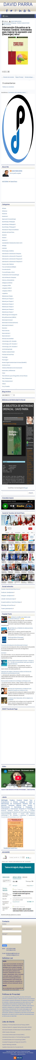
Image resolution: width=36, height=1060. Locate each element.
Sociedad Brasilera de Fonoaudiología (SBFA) (14, 1039)
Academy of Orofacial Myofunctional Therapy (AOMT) (15, 1024)
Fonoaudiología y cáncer (8, 272)
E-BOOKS (4, 248)
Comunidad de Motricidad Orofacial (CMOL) (13, 1034)
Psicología (4, 357)
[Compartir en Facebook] (9, 72)
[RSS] (29, 10)
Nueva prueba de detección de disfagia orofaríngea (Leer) (16, 681)
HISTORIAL (5, 181)
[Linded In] (20, 10)
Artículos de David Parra (8, 232)
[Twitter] (11, 10)
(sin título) (3, 653)
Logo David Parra (21, 1054)
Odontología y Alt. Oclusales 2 (9, 344)
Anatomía (4, 213)
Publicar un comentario (8, 87)
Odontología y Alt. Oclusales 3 (9, 346)
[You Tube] (25, 10)
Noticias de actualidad (7, 338)
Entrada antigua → (29, 77)
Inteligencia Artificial (7, 282)
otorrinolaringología (7, 349)
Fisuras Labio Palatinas (8, 264)
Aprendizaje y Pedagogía (10, 23)
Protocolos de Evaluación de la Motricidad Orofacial (14, 645)
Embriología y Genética (8, 251)
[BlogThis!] (5, 72)
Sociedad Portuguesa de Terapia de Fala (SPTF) (14, 1042)
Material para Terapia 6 (7, 309)
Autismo (4, 237)
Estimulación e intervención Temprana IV (12, 261)
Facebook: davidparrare (7, 592)
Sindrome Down (6, 365)
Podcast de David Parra (8, 354)
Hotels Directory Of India (23, 1052)
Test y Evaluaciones (7, 378)
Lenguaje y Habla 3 (7, 290)
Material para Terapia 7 (7, 312)
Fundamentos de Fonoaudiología (10, 274)
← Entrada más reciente (8, 77)
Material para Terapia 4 (7, 304)
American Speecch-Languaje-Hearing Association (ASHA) (17, 1027)
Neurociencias (5, 330)
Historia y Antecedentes (8, 280)
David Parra (18, 4)
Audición (4, 235)
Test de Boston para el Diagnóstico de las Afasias (14, 375)
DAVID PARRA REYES (16, 21)
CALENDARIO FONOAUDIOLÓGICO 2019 (12, 243)
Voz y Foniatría (6, 386)
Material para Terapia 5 (7, 306)
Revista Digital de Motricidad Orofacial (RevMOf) (14, 362)
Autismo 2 (4, 240)
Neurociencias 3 (6, 336)
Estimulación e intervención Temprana (11, 253)
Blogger (26, 488)
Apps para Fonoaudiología (9, 219)
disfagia (4, 245)
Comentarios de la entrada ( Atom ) (17, 92)
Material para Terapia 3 (7, 301)
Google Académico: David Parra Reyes (11, 602)
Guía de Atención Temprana (9, 277)
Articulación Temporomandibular (10, 229)
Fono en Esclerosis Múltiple (9, 267)
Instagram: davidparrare (7, 595)
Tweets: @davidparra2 (6, 608)
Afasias (4, 208)
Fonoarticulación (6, 269)
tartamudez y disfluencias (8, 370)
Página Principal (19, 77)
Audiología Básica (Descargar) (16, 637)
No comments (7, 24)
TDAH (3, 373)
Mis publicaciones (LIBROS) (9, 317)
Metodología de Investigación (9, 314)
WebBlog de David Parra (10, 848)
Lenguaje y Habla (6, 285)
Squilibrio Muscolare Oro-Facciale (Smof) (12, 1047)
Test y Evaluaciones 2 (7, 381)
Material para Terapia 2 (7, 298)
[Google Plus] (16, 10)
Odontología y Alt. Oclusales (9, 341)
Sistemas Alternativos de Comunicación (12, 367)
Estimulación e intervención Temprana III (12, 259)
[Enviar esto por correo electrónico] (3, 72)
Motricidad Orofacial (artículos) (10, 322)
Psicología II (5, 359)
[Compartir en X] (7, 72)
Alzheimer (4, 211)
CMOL (15, 1052)
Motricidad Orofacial (7, 320)
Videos (4, 383)
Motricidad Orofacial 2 (7, 325)
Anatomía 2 (5, 216)
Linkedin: (8, 599)
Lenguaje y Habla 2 (7, 288)
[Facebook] (7, 10)
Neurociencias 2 (6, 333)
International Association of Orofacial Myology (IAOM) (16, 1037)
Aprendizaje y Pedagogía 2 (9, 224)
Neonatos (4, 328)
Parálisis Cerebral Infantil (23, 23)
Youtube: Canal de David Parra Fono (10, 589)
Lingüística (5, 293)
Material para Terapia (7, 296)
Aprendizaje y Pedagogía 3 (9, 227)
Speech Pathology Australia (9, 1044)
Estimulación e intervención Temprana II (12, 256)
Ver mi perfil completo (15, 173)
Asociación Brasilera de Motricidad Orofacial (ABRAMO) (16, 1029)
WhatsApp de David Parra (7, 605)
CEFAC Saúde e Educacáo (8, 1032)
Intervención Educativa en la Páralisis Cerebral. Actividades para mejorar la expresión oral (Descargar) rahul (17, 31)
